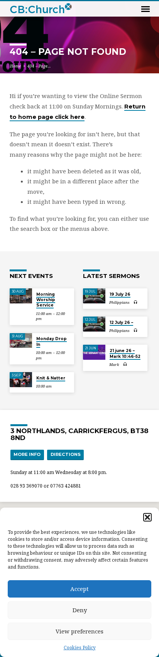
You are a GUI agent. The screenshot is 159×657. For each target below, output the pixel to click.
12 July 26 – (121, 322)
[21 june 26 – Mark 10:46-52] (94, 352)
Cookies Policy (80, 647)
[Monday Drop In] (21, 340)
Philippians (119, 302)
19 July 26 (120, 294)
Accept (79, 589)
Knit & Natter (50, 378)
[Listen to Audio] (136, 302)
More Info (27, 454)
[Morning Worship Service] (21, 295)
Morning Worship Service (45, 300)
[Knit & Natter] (21, 379)
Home (15, 66)
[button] (147, 517)
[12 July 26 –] (94, 324)
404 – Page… (39, 66)
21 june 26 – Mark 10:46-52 (125, 353)
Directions (66, 454)
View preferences (79, 631)
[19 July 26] (94, 295)
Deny (80, 610)
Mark (114, 364)
